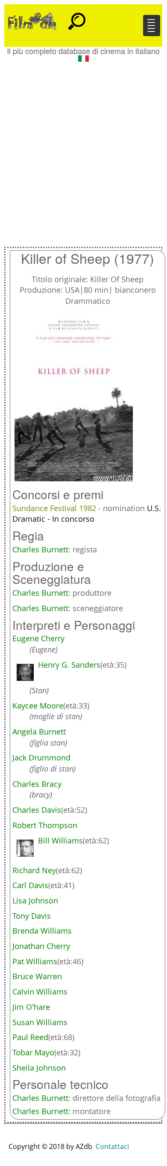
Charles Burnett (40, 549)
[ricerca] (76, 17)
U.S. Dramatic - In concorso (86, 513)
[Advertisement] (83, 151)
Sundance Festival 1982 (55, 508)
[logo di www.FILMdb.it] (32, 20)
